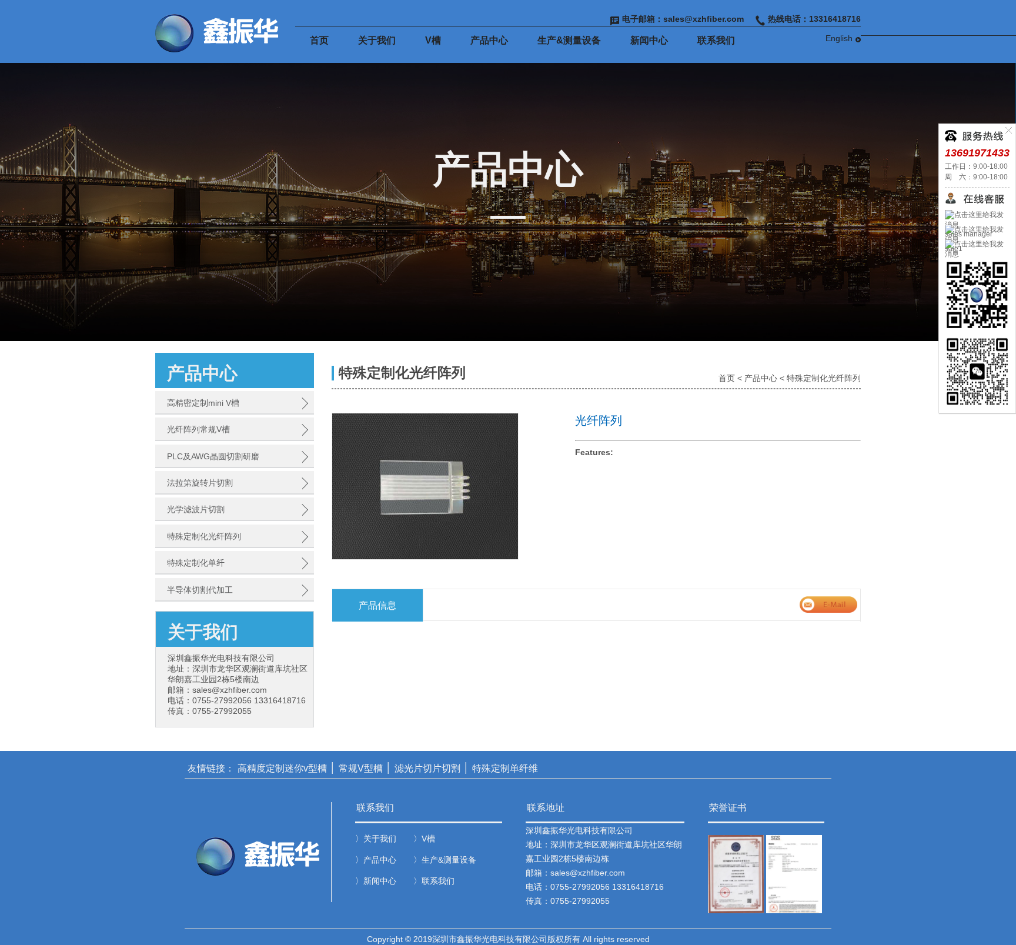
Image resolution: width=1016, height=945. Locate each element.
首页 (319, 40)
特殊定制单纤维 (505, 768)
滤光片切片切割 (427, 768)
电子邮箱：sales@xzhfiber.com (683, 19)
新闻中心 (649, 40)
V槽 (433, 40)
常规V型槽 (361, 768)
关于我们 (377, 40)
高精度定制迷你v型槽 (282, 768)
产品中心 (489, 40)
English (839, 38)
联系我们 (716, 40)
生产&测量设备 (569, 40)
